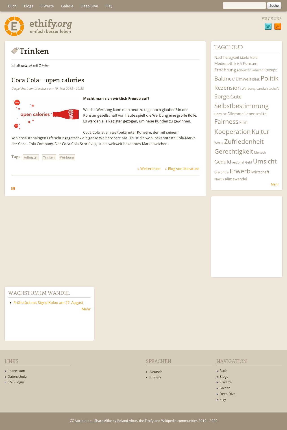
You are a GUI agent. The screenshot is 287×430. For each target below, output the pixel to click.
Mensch (260, 152)
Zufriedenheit (244, 141)
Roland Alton (127, 420)
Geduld (222, 161)
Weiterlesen (150, 168)
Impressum (16, 370)
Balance (224, 78)
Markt (244, 57)
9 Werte (47, 6)
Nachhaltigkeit (226, 57)
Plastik (219, 179)
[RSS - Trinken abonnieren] (13, 187)
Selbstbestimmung (241, 106)
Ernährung (225, 70)
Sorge (221, 96)
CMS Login (16, 382)
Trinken (49, 157)
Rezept (270, 69)
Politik (269, 78)
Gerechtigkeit (233, 151)
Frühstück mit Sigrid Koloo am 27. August (48, 302)
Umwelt (243, 79)
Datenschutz (17, 376)
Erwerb (240, 171)
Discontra (221, 172)
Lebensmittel (255, 113)
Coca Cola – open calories (47, 80)
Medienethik (225, 63)
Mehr (275, 184)
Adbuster (31, 157)
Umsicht (265, 161)
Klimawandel (236, 178)
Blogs (28, 6)
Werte (218, 142)
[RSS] (277, 27)
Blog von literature (183, 168)
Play (108, 6)
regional (238, 162)
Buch (12, 6)
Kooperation (232, 131)
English (155, 377)
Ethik (256, 79)
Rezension (227, 87)
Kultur (260, 131)
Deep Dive (89, 6)
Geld (248, 162)
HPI (239, 63)
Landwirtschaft (268, 88)
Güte (235, 96)
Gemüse (220, 114)
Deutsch (156, 371)
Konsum (250, 63)
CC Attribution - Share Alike (91, 420)
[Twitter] (268, 27)
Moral (254, 57)
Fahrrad (257, 70)
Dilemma (236, 113)
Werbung (67, 157)
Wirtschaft (260, 172)
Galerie (67, 6)
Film (243, 122)
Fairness (226, 121)
